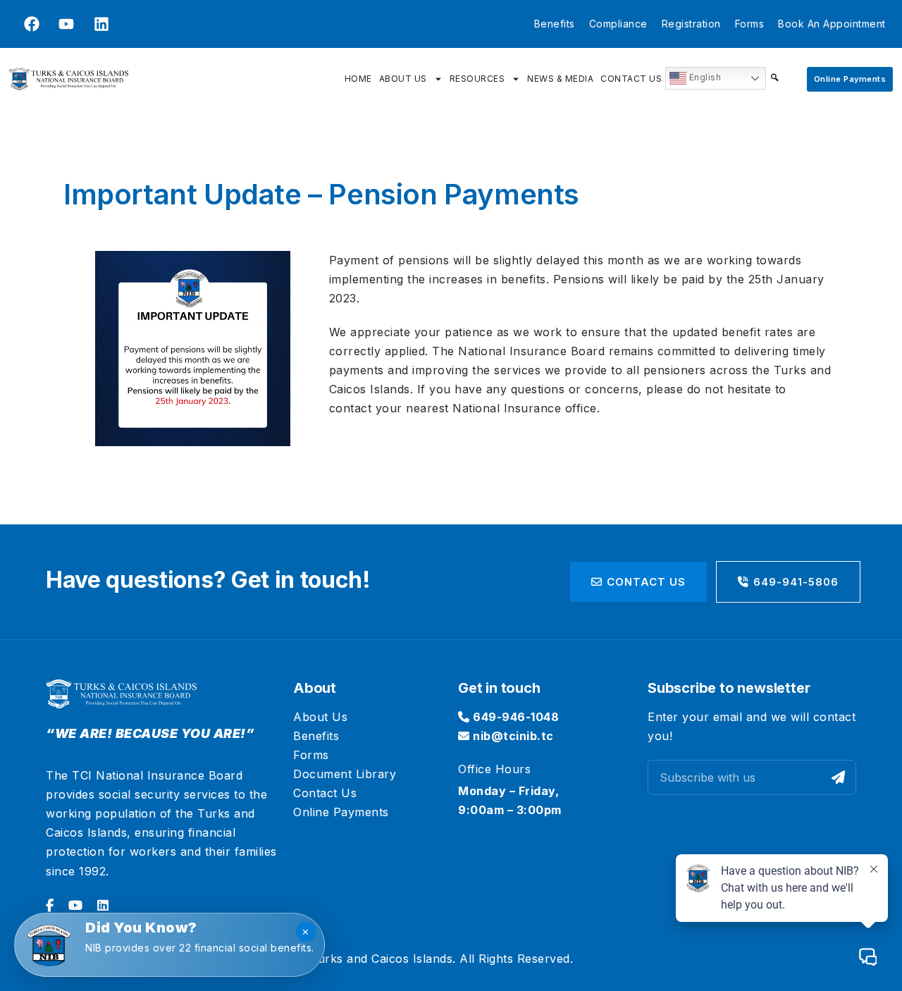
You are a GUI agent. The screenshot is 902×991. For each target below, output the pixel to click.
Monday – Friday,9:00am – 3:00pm (510, 800)
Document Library (344, 774)
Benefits (554, 24)
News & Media (560, 78)
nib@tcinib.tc (512, 736)
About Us (403, 78)
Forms (750, 24)
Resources (477, 78)
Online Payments (341, 812)
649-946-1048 (515, 717)
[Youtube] (66, 23)
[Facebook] (31, 23)
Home (358, 78)
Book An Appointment (832, 24)
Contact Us (631, 78)
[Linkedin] (101, 23)
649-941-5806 (796, 582)
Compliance (618, 24)
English (703, 77)
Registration (691, 24)
